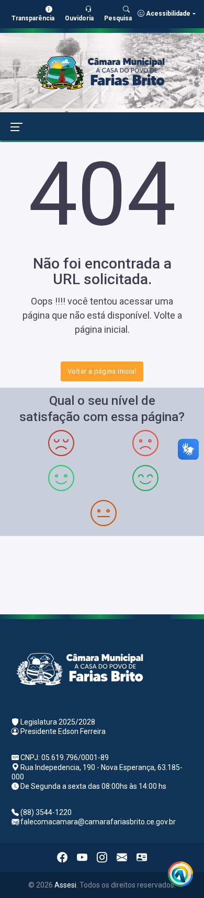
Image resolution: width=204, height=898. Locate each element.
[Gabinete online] (142, 858)
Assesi (65, 885)
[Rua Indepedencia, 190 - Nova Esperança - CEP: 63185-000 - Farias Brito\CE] (102, 574)
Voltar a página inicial (102, 371)
